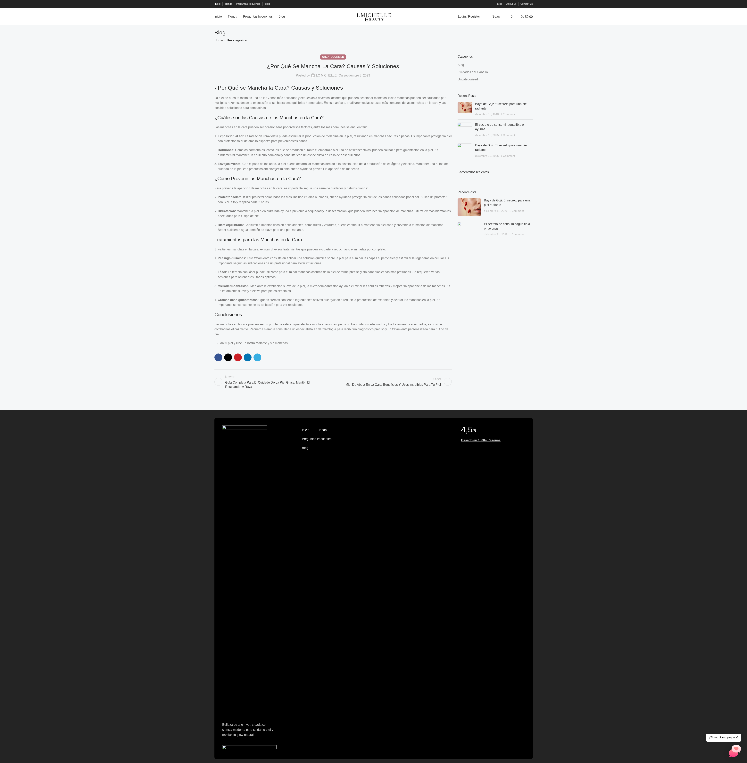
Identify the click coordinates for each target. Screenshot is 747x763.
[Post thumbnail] (465, 109)
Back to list (333, 382)
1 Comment (508, 114)
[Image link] (244, 571)
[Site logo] (373, 16)
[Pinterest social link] (481, 4)
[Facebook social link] (471, 4)
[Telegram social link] (490, 4)
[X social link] (476, 4)
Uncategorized (237, 40)
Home (218, 40)
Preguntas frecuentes (316, 439)
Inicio (305, 430)
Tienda (322, 430)
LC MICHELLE (326, 75)
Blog (461, 65)
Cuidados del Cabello (473, 72)
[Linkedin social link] (486, 4)
